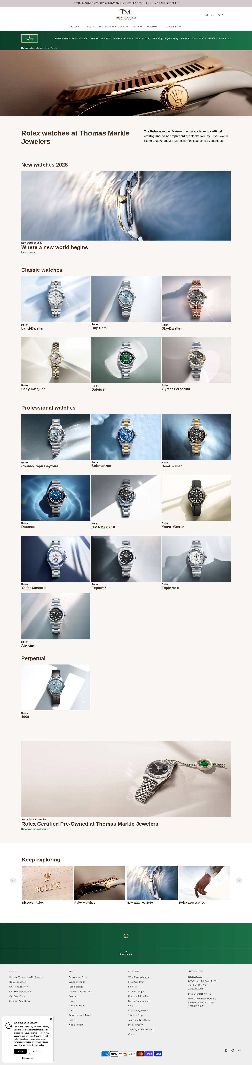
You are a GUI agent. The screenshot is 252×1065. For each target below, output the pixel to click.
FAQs (131, 1005)
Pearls (72, 1019)
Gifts (71, 1010)
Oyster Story (171, 38)
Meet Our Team (136, 981)
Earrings (73, 1000)
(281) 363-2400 (195, 1006)
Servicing (158, 38)
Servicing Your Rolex (19, 1000)
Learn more (28, 252)
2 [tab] (131, 908)
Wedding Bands (77, 981)
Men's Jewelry (76, 1024)
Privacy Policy (135, 1024)
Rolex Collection (17, 981)
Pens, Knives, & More (80, 1015)
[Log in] (212, 15)
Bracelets (73, 996)
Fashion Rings (76, 986)
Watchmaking (143, 38)
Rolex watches (80, 38)
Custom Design (76, 1005)
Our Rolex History (18, 986)
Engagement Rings (78, 977)
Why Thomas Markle (138, 977)
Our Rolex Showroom (20, 991)
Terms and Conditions (139, 1019)
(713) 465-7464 (195, 988)
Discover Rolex (62, 38)
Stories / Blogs (135, 1015)
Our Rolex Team (17, 996)
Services (132, 986)
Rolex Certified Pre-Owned (107, 26)
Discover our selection (34, 829)
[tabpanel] (47, 885)
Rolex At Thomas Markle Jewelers (26, 977)
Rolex (24, 48)
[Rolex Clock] (236, 14)
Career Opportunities (139, 1000)
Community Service (138, 1010)
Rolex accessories (123, 38)
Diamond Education (138, 996)
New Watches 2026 (101, 38)
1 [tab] (123, 908)
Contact (132, 1034)
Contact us (225, 38)
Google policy (38, 1045)
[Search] (207, 15)
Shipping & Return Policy (141, 1029)
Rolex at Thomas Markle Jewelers (199, 38)
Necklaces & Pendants (80, 991)
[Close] (51, 1018)
